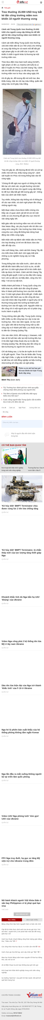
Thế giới (7, 8)
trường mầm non (34, 407)
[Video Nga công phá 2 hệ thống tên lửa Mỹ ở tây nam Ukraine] (22, 624)
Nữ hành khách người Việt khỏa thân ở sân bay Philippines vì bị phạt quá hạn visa (21, 903)
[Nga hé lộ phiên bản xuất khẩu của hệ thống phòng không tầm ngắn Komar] (22, 712)
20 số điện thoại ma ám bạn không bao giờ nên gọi (20, 965)
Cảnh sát (12, 407)
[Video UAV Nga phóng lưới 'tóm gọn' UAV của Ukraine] (22, 799)
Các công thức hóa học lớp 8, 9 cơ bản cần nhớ (18, 947)
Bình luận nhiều (32, 920)
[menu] (3, 2)
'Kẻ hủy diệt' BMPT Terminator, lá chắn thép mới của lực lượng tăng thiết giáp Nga (21, 553)
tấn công (5, 412)
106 (38, 947)
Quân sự (5, 512)
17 (16, 941)
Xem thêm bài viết (22, 914)
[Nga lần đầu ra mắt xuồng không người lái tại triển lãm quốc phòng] (22, 756)
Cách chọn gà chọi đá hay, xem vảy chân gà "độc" (19, 952)
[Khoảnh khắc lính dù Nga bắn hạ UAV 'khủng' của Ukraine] (22, 580)
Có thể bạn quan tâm (14, 445)
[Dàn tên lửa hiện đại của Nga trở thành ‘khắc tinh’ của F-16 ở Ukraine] (22, 668)
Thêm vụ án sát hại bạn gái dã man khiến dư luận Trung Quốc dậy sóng (30, 370)
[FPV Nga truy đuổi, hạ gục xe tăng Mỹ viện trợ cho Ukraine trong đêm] (22, 841)
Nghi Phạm (22, 407)
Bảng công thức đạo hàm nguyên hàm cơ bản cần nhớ (21, 924)
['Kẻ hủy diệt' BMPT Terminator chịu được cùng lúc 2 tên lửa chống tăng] (22, 488)
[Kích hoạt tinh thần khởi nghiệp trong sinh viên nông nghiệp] (14, 456)
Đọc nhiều (11, 920)
